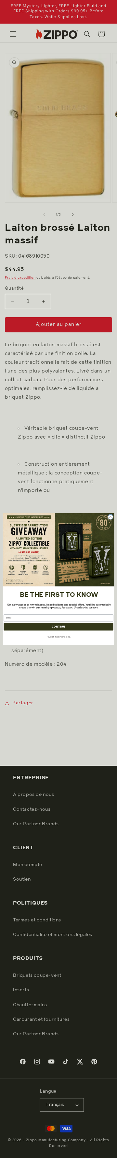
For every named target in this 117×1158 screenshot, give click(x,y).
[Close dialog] (110, 516)
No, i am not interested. (59, 637)
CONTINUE (58, 627)
